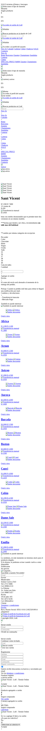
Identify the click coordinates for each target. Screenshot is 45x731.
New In (4, 49)
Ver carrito (5, 699)
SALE (35, 49)
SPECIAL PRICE (8, 62)
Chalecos (29, 49)
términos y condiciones (15, 673)
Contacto (4, 51)
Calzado (10, 49)
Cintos (23, 49)
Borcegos (9, 55)
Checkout (4, 710)
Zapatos (16, 55)
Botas (3, 55)
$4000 (17, 62)
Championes (24, 55)
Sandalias (33, 55)
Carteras (17, 49)
